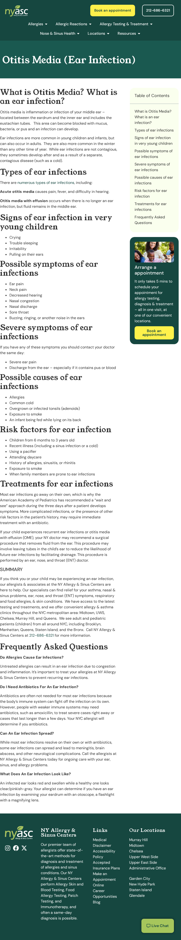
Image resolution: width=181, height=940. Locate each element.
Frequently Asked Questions (150, 220)
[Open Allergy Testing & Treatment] (151, 24)
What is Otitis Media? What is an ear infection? (153, 117)
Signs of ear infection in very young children (154, 140)
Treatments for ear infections (151, 206)
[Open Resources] (139, 33)
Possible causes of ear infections (154, 180)
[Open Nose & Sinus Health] (78, 33)
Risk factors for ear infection (151, 193)
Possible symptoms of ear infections (154, 153)
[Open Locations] (108, 33)
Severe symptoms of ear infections (152, 167)
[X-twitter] (24, 848)
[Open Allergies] (46, 24)
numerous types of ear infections (45, 182)
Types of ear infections (154, 130)
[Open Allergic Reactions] (90, 24)
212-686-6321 (41, 635)
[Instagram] (8, 848)
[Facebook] (16, 848)
